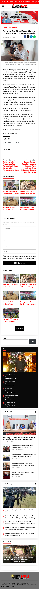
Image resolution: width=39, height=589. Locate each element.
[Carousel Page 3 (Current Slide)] (19, 561)
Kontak (13, 586)
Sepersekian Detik (10, 402)
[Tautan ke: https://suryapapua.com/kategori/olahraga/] (35, 484)
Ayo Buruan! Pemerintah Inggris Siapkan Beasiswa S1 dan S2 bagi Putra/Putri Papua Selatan (23, 464)
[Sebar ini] (25, 36)
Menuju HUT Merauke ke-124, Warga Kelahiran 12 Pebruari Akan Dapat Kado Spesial (10, 209)
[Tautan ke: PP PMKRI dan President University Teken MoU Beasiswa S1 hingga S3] (6, 475)
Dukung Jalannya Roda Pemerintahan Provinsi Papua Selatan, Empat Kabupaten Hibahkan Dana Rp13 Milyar (28, 166)
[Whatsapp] (34, 36)
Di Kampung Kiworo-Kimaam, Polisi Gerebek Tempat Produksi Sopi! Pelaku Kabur (18, 558)
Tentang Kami (5, 584)
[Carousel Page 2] (17, 561)
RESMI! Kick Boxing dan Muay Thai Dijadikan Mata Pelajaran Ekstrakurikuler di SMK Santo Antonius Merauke (20, 522)
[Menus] (2, 6)
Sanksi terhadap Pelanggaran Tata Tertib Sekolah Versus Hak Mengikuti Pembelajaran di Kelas (11, 165)
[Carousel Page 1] (15, 561)
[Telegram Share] (31, 36)
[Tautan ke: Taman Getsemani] (19, 362)
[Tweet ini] (28, 36)
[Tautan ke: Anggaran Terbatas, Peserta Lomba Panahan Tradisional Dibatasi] (19, 497)
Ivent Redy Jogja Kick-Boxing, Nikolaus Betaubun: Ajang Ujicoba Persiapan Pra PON (19, 534)
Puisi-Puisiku (8, 388)
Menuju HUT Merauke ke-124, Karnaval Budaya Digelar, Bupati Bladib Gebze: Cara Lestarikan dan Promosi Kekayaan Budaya (10, 320)
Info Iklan (33, 584)
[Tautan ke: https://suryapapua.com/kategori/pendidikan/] (35, 412)
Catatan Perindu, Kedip (11, 395)
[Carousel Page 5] (24, 561)
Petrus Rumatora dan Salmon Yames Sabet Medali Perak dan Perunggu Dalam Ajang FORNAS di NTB (20, 528)
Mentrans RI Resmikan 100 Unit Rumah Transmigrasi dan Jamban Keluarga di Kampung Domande (11, 192)
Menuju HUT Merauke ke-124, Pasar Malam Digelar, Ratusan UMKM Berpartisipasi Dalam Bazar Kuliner (28, 209)
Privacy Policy (5, 586)
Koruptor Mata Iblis (10, 381)
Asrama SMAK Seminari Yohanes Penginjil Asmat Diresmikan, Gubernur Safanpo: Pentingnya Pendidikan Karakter (22, 446)
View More (19, 328)
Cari (4, 338)
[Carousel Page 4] (22, 561)
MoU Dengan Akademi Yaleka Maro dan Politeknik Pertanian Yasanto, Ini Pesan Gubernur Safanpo (19, 438)
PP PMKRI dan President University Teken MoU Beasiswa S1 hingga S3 (23, 473)
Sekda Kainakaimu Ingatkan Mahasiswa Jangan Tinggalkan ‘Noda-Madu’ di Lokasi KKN (24, 455)
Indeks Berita (24, 583)
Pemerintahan (6, 37)
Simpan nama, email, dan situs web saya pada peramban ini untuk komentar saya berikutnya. (19, 257)
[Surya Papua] (20, 6)
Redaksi (13, 584)
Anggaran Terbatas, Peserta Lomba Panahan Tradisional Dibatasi (20, 511)
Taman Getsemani (10, 374)
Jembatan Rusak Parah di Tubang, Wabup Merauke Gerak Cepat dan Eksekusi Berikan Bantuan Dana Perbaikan (27, 192)
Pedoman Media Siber (23, 584)
